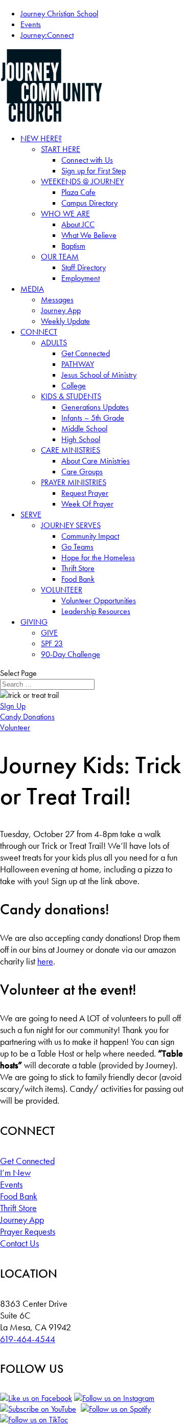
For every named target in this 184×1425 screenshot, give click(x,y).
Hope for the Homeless (98, 557)
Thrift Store (78, 568)
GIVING (34, 622)
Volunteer (15, 727)
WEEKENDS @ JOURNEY (82, 181)
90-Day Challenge (70, 654)
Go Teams (77, 546)
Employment (80, 278)
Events (30, 24)
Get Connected (85, 353)
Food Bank (78, 579)
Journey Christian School (59, 13)
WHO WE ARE (65, 213)
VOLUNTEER (61, 589)
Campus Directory (89, 203)
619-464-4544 (27, 1339)
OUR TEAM (60, 256)
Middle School (84, 428)
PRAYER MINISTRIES (73, 482)
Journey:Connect (47, 35)
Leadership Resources (95, 611)
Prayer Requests (27, 1231)
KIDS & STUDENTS (71, 396)
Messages (57, 299)
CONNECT (38, 331)
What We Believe (89, 235)
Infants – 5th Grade (92, 417)
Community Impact (90, 536)
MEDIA (32, 288)
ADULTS (54, 342)
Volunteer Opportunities (98, 600)
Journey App (61, 310)
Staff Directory (83, 267)
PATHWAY (77, 364)
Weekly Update (65, 321)
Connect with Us (87, 160)
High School (80, 439)
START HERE (60, 149)
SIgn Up (13, 705)
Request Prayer (84, 493)
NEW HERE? (41, 138)
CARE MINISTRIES (70, 450)
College (73, 385)
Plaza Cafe (78, 192)
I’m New (15, 1172)
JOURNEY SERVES (71, 525)
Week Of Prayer (87, 503)
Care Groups (82, 471)
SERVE (30, 514)
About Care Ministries (95, 460)
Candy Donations (27, 716)
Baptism (73, 245)
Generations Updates (95, 407)
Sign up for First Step (93, 170)
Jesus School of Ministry (98, 374)
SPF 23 (52, 643)
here (45, 961)
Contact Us (19, 1243)
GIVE (49, 632)
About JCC (78, 224)
